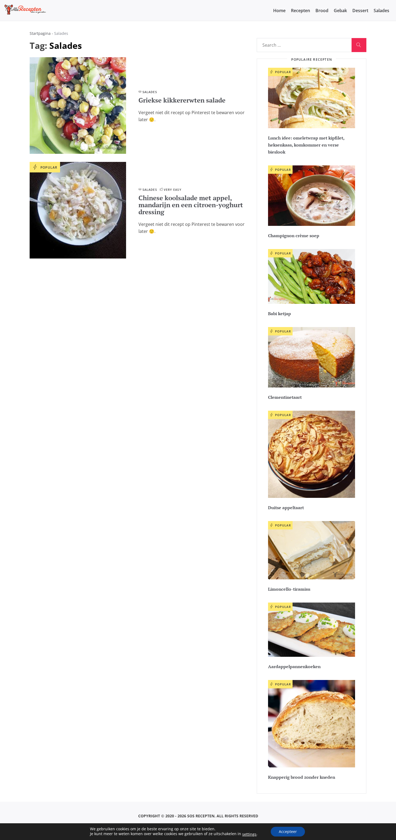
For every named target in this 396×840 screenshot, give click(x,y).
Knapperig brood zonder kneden (301, 777)
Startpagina (40, 33)
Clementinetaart (285, 397)
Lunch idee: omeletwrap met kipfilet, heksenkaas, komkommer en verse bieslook (306, 145)
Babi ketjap (279, 314)
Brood (321, 10)
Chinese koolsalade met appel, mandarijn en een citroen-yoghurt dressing (190, 204)
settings (249, 834)
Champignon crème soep (293, 236)
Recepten (300, 10)
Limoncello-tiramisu (289, 589)
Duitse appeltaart (286, 508)
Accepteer (288, 831)
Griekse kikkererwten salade (181, 100)
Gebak (340, 10)
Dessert (360, 10)
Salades (381, 10)
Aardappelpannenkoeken (294, 666)
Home (279, 10)
